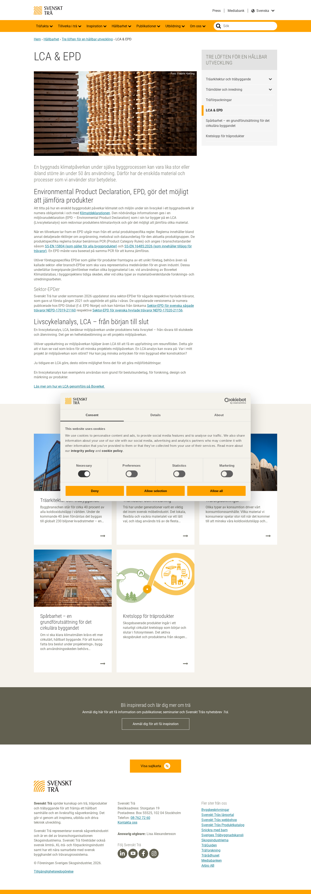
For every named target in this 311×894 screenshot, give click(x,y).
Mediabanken (211, 860)
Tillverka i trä (68, 26)
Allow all (216, 491)
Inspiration (95, 26)
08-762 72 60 (140, 818)
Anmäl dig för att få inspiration (156, 724)
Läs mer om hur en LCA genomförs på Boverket (69, 386)
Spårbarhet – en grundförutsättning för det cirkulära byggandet (238, 123)
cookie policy (112, 450)
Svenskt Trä (48, 10)
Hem (37, 39)
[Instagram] (154, 853)
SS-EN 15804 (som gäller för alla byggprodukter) (81, 246)
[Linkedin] (122, 853)
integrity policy (83, 450)
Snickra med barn (214, 830)
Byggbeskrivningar (215, 810)
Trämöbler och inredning (224, 90)
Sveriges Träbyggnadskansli (222, 835)
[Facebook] (143, 853)
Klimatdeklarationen (95, 213)
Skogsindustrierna (214, 840)
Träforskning (210, 850)
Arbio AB (207, 866)
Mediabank (236, 11)
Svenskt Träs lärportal (217, 815)
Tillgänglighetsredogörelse (53, 871)
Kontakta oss (127, 822)
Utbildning (173, 26)
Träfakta (43, 26)
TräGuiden (209, 845)
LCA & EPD (214, 110)
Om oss (196, 26)
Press (216, 11)
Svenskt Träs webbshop (219, 820)
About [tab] (219, 415)
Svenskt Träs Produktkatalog (222, 825)
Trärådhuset (210, 855)
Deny (95, 491)
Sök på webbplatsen (218, 26)
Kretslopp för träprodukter (225, 136)
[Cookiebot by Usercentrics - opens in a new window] (227, 401)
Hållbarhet (120, 26)
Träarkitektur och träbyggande (228, 79)
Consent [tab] (92, 415)
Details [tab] (155, 415)
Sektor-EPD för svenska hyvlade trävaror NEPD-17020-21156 (137, 310)
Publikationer (146, 26)
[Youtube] (133, 853)
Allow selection (155, 491)
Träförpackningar (219, 100)
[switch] (132, 473)
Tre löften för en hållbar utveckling (87, 39)
